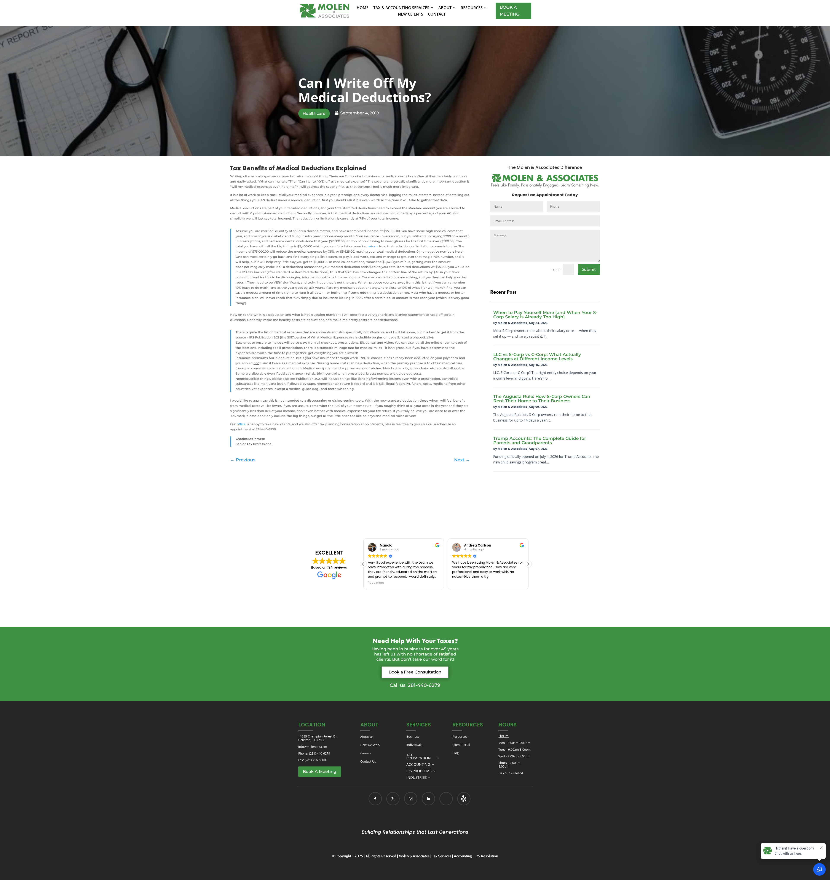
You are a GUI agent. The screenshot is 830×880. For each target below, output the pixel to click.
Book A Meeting (509, 11)
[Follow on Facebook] (375, 798)
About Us (367, 737)
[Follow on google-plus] (446, 798)
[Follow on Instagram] (410, 798)
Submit (589, 269)
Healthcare (314, 113)
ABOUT (445, 8)
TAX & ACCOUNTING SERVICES (401, 8)
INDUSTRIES (416, 777)
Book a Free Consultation (415, 672)
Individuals (414, 745)
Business (412, 736)
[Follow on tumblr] (464, 798)
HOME (363, 8)
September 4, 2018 (359, 113)
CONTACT (437, 15)
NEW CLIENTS (410, 15)
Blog (455, 753)
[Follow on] (459, 798)
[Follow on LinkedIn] (428, 798)
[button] (528, 564)
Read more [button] (376, 583)
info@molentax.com (312, 747)
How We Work (370, 745)
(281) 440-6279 (319, 753)
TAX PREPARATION (418, 756)
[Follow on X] (393, 798)
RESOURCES (472, 8)
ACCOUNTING (418, 764)
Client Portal (461, 745)
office (241, 424)
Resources (459, 736)
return (373, 246)
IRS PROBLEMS (418, 770)
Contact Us (368, 761)
